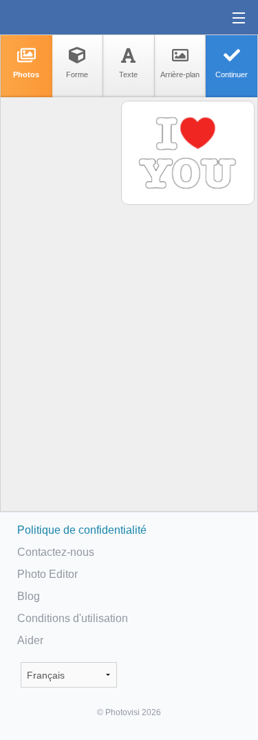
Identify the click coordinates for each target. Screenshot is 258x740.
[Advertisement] (60, 314)
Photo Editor (47, 574)
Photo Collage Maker (54, 17)
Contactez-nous (55, 552)
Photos (26, 74)
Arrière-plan (180, 74)
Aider (30, 640)
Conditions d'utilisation (72, 618)
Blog (28, 596)
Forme (77, 74)
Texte (128, 74)
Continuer (231, 74)
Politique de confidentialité (82, 530)
